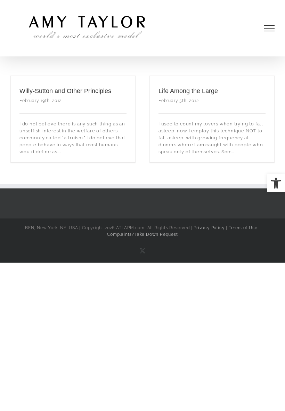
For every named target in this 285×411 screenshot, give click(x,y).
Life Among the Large (188, 90)
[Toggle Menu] (269, 28)
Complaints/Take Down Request (142, 234)
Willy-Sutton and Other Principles (65, 90)
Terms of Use (243, 227)
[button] (276, 183)
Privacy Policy (209, 227)
